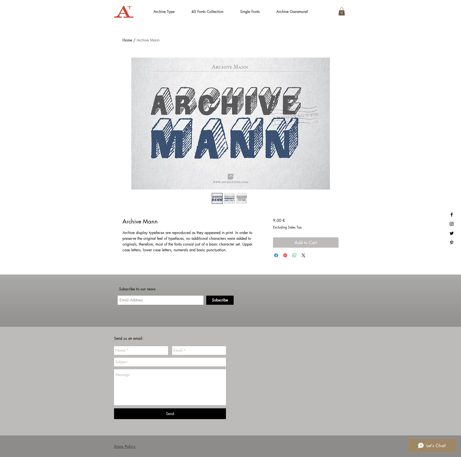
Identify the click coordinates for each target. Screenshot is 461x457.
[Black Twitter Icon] (451, 233)
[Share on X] (303, 255)
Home (127, 40)
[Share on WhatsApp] (294, 255)
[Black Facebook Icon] (451, 214)
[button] (341, 11)
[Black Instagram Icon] (451, 224)
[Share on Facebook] (276, 255)
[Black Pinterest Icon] (451, 242)
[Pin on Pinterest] (285, 255)
